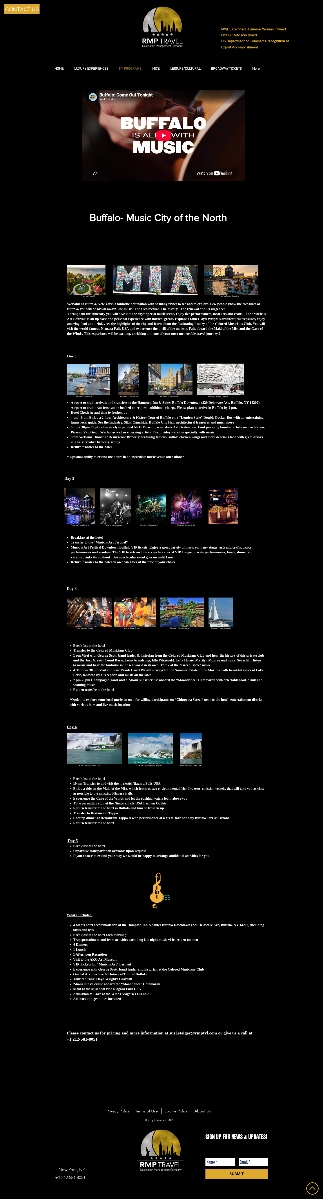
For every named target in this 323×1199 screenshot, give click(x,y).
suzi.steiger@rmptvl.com (193, 1033)
